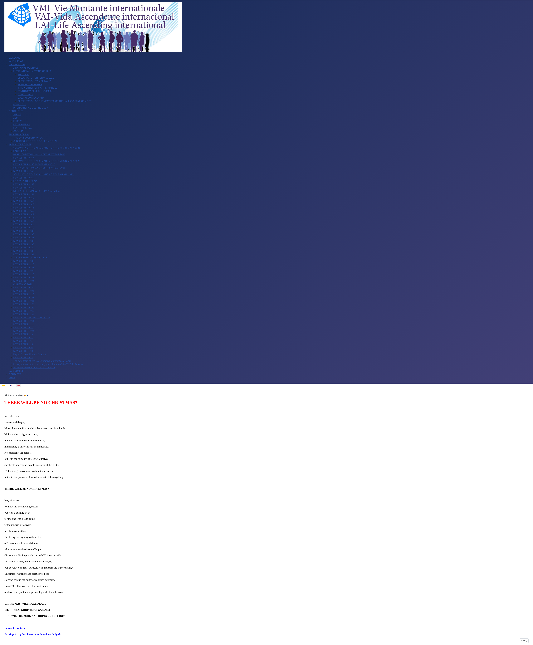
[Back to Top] (528, 640)
